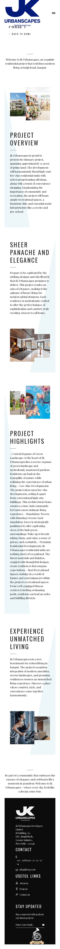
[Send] (44, 925)
